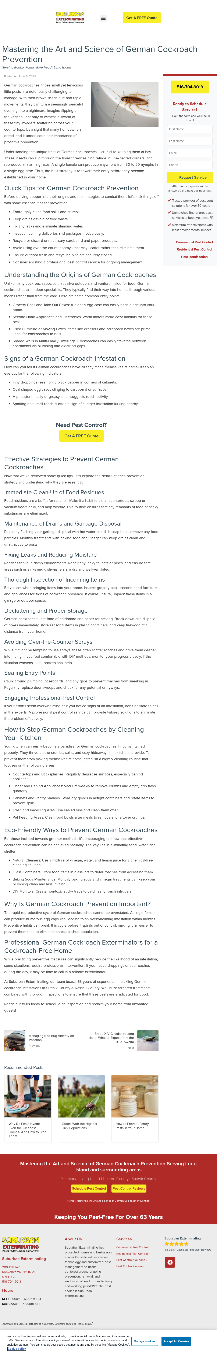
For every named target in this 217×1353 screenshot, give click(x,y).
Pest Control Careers (130, 1266)
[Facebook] (170, 1262)
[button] (103, 18)
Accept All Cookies (176, 1341)
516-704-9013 (190, 87)
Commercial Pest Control (194, 242)
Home (70, 1200)
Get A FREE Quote (81, 436)
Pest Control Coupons (130, 1260)
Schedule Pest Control (89, 1188)
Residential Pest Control (194, 249)
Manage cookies (144, 1341)
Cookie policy (17, 1348)
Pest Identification (194, 256)
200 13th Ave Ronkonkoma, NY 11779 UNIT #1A (18, 1272)
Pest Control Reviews (129, 1188)
